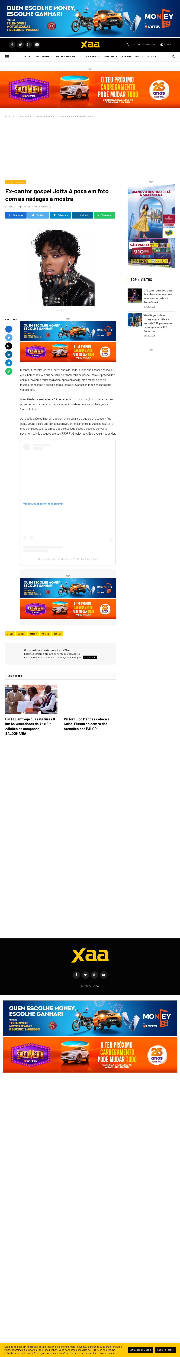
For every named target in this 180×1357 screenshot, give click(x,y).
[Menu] (7, 56)
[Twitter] (8, 337)
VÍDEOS (152, 56)
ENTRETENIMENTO (67, 56)
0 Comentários (43, 207)
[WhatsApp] (8, 371)
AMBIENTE (110, 56)
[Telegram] (8, 362)
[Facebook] (8, 329)
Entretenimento (16, 182)
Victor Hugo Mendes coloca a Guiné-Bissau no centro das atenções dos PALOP (87, 724)
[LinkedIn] (8, 354)
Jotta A (33, 633)
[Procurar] (173, 56)
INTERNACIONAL (131, 56)
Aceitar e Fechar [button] (165, 1349)
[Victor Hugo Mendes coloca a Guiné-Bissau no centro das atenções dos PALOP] (90, 699)
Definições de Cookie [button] (140, 1349)
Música (45, 633)
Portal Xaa (94, 986)
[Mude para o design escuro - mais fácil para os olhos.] (128, 44)
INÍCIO (28, 56)
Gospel (21, 633)
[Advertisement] (90, 148)
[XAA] (90, 45)
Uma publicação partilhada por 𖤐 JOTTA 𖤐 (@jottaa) (68, 559)
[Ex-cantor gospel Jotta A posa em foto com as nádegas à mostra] (60, 264)
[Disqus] (60, 788)
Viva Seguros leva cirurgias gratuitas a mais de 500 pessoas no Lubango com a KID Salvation (158, 323)
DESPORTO (91, 56)
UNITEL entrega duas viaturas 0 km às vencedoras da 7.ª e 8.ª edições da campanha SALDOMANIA (30, 726)
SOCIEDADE (42, 56)
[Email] (8, 345)
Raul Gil (57, 633)
